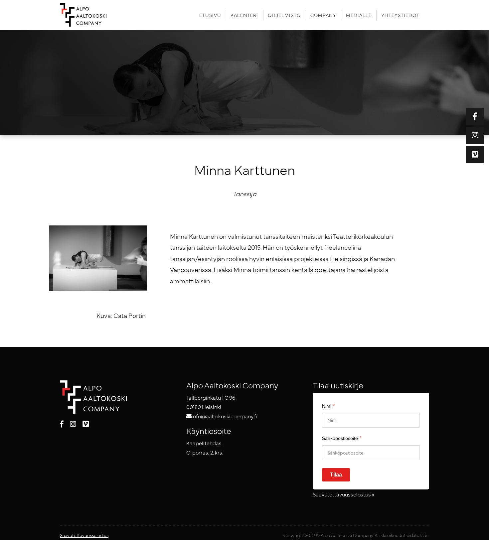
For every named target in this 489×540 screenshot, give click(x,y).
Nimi (328, 405)
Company (323, 15)
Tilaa (336, 474)
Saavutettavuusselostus (84, 535)
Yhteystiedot (400, 15)
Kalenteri (244, 15)
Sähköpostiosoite (342, 437)
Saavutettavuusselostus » (343, 494)
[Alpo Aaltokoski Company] (87, 15)
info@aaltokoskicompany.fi (224, 416)
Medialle (359, 15)
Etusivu (210, 15)
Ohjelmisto (284, 15)
